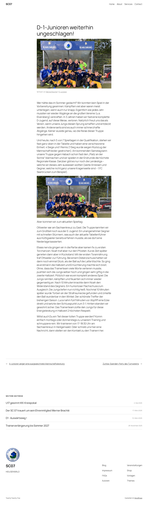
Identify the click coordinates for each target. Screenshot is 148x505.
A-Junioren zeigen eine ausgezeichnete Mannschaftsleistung (37, 363)
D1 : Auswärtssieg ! (16, 418)
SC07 (9, 4)
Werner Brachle (51, 92)
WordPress (138, 498)
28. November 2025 (135, 425)
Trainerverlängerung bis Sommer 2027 (27, 425)
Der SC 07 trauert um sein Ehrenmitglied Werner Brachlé (37, 410)
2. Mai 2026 (138, 403)
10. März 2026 (137, 418)
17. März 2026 (137, 410)
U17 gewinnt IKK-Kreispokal (21, 402)
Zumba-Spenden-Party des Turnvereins (121, 363)
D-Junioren (63, 92)
